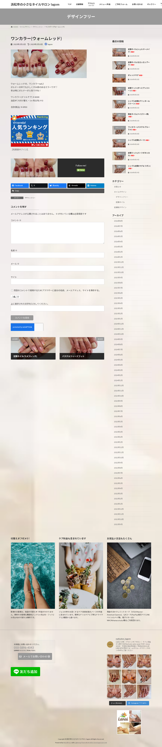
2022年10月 (119, 457)
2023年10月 (119, 396)
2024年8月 (118, 344)
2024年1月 (118, 380)
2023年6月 (118, 416)
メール (15, 264)
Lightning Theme (80, 743)
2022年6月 (118, 478)
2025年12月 (119, 262)
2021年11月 (119, 514)
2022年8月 (118, 468)
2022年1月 (118, 504)
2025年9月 (118, 277)
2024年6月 (118, 355)
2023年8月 (118, 406)
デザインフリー (30, 198)
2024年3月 (118, 370)
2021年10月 (119, 519)
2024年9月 (118, 339)
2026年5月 (118, 236)
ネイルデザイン (120, 192)
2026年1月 (118, 257)
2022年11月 (119, 452)
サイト (14, 277)
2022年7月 (118, 473)
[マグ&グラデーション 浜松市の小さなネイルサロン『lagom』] (114, 692)
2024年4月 (118, 365)
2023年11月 (119, 391)
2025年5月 (118, 298)
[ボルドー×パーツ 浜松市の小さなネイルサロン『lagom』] (114, 677)
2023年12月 (119, 386)
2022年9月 (118, 463)
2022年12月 (119, 447)
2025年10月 (119, 272)
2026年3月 (118, 247)
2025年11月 (119, 267)
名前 (14, 250)
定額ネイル (120, 202)
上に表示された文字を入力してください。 (30, 304)
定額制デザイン (120, 207)
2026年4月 (118, 241)
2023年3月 (118, 432)
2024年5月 (118, 360)
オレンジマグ (135, 75)
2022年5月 (118, 483)
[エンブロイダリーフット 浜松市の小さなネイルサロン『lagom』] (144, 692)
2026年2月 (118, 252)
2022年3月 (118, 493)
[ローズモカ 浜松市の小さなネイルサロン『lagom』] (144, 662)
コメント (16, 220)
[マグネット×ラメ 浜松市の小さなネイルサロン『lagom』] (129, 692)
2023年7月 (118, 411)
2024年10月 (119, 334)
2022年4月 (118, 488)
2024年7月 (118, 349)
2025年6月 (118, 293)
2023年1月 (118, 442)
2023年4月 (118, 427)
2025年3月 (118, 308)
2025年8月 (118, 283)
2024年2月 (118, 375)
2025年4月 (118, 303)
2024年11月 (119, 329)
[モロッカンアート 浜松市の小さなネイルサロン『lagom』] (144, 677)
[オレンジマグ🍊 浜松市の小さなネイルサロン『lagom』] (129, 677)
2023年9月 (118, 401)
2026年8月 (118, 221)
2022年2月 (118, 499)
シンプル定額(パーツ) (138, 140)
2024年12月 (119, 324)
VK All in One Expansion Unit (97, 743)
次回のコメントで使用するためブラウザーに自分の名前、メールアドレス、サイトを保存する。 (57, 290)
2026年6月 (118, 231)
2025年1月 (118, 319)
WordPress (67, 743)
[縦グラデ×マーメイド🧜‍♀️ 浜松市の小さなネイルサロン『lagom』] (129, 662)
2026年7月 (118, 226)
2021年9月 (118, 524)
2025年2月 (118, 313)
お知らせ (117, 187)
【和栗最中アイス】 (20, 149)
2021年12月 (119, 509)
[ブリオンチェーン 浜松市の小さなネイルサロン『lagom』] (114, 662)
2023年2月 (118, 437)
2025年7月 (118, 288)
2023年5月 (118, 422)
